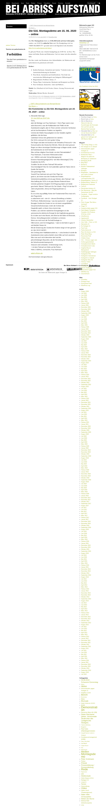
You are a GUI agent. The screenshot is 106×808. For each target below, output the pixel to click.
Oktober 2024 (85, 335)
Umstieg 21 (84, 266)
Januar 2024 (85, 353)
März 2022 (84, 396)
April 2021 (84, 418)
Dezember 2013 (86, 593)
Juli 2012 (84, 626)
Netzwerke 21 (85, 224)
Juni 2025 (84, 319)
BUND (83, 705)
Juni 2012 (84, 628)
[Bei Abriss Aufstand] (53, 10)
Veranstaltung (85, 786)
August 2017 (85, 505)
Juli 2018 (84, 483)
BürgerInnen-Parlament (88, 184)
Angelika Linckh (86, 693)
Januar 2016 (85, 543)
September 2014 (86, 575)
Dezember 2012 (86, 616)
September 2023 (86, 361)
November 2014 (86, 571)
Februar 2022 (85, 398)
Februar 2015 (85, 565)
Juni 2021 (84, 414)
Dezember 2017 (86, 497)
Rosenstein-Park (86, 236)
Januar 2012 (85, 638)
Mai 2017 (84, 511)
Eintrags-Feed (85, 281)
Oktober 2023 (85, 359)
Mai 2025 (84, 321)
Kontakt (67, 3)
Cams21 (83, 186)
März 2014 (84, 587)
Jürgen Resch (84, 745)
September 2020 (86, 432)
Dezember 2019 (86, 450)
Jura (22, 3)
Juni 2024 (84, 343)
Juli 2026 (84, 293)
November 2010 (86, 666)
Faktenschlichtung (85, 725)
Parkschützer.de (86, 230)
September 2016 (86, 527)
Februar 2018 (85, 493)
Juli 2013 (84, 603)
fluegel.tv (83, 727)
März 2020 (84, 444)
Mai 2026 (84, 297)
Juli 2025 (84, 317)
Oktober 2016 (85, 525)
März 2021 (84, 420)
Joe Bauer (84, 743)
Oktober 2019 (85, 454)
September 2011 (86, 646)
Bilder (83, 699)
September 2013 (86, 599)
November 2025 (86, 309)
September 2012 (86, 622)
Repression (84, 771)
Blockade (84, 701)
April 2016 (84, 537)
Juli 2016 (84, 531)
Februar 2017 (85, 517)
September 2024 (86, 337)
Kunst (54, 3)
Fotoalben (47, 3)
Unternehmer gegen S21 (88, 270)
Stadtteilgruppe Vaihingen (88, 252)
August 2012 (85, 624)
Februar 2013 (85, 613)
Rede (84, 769)
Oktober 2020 (85, 430)
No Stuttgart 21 (85, 226)
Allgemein (47, 96)
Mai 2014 (84, 583)
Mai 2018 (84, 488)
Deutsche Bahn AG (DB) (89, 712)
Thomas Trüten (85, 262)
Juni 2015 (84, 557)
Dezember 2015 (86, 545)
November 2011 (85, 642)
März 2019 (84, 468)
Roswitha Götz (53, 37)
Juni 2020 (84, 438)
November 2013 (86, 595)
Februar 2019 (85, 470)
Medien (85, 751)
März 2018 (84, 491)
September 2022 (86, 384)
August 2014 (85, 577)
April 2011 (84, 656)
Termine (60, 3)
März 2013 (84, 610)
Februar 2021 (85, 422)
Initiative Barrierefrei (87, 220)
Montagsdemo (88, 755)
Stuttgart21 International (88, 256)
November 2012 (86, 618)
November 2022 (86, 380)
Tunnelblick (84, 264)
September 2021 (86, 408)
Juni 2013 (84, 605)
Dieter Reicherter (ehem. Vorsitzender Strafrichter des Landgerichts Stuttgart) (89, 718)
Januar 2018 (85, 495)
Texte (27, 3)
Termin (83, 784)
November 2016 (86, 523)
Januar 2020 (85, 448)
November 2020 (86, 428)
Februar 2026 (85, 303)
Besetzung (84, 697)
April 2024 (84, 347)
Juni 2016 (84, 533)
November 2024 (86, 333)
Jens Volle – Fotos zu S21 (89, 222)
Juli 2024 (84, 341)
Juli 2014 (84, 579)
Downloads (15, 3)
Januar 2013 (85, 615)
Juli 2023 (84, 364)
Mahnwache (84, 749)
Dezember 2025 (86, 307)
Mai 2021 (84, 416)
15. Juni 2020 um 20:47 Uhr (40, 118)
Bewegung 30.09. (86, 160)
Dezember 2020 (86, 426)
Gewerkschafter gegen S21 (89, 208)
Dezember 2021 (86, 402)
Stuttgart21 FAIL (86, 254)
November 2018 (86, 476)
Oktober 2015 (85, 549)
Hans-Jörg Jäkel (85, 741)
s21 (82, 774)
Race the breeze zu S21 (88, 232)
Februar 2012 (85, 636)
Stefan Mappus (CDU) (87, 778)
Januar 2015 (85, 567)
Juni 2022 (84, 390)
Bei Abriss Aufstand (13, 17)
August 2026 (85, 291)
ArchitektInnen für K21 (88, 152)
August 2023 (85, 362)
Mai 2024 (84, 345)
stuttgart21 (84, 782)
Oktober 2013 (85, 597)
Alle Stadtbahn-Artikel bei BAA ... (89, 86)
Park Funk (84, 228)
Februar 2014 (85, 589)
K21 (82, 747)
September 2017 (86, 503)
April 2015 (84, 561)
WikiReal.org (85, 271)
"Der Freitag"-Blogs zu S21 (89, 144)
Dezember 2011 (85, 640)
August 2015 (85, 553)
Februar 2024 (85, 351)
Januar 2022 (85, 400)
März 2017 (84, 515)
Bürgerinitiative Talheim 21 (89, 182)
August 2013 (85, 601)
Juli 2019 (84, 460)
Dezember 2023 (86, 355)
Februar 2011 (85, 660)
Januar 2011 (84, 662)
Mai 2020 (84, 440)
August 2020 (85, 434)
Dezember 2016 (86, 521)
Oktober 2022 (85, 382)
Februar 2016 (85, 541)
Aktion (84, 686)
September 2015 (86, 551)
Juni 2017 (84, 509)
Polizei (83, 761)
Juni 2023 (84, 366)
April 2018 (84, 489)
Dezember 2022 (86, 378)
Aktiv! (8, 3)
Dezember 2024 (86, 331)
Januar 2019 (85, 472)
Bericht (84, 695)
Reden (33, 3)
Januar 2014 (85, 591)
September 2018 (86, 480)
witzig (82, 805)
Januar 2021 (85, 424)
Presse (39, 3)
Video (84, 788)
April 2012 (84, 632)
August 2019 (85, 458)
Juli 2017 (84, 507)
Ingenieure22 (85, 218)
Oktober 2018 (85, 478)
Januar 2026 (85, 305)
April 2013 (84, 609)
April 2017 (84, 513)
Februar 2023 (85, 374)
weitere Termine (10, 45)
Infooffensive (85, 216)
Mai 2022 (84, 392)
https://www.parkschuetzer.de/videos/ (40, 48)
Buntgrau (84, 170)
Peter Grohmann (87, 759)
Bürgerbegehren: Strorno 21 (89, 180)
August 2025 (85, 315)
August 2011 (85, 648)
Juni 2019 (84, 462)
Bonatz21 (84, 164)
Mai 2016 (84, 535)
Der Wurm (32, 28)
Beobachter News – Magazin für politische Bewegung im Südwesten (88, 156)
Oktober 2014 (85, 573)
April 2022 (84, 394)
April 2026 (84, 299)
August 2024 (85, 339)
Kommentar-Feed (86, 283)
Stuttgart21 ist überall (87, 258)
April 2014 (84, 585)
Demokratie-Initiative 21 (88, 188)
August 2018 (85, 482)
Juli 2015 (84, 555)
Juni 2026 (84, 295)
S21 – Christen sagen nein (89, 240)
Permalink (58, 98)
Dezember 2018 (86, 474)
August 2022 (85, 386)
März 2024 (84, 349)
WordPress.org (85, 285)
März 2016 (84, 539)
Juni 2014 (84, 581)
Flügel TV (84, 206)
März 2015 (84, 563)
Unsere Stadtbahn (86, 268)
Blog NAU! (84, 162)
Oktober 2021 (85, 406)
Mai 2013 (84, 607)
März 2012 (84, 634)
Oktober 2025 (85, 311)
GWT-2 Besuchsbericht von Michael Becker (41, 25)
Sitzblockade (86, 776)
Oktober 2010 (85, 668)
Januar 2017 (85, 519)
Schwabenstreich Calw (88, 246)
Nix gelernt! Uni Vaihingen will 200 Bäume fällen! (88, 137)
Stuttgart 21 (85, 780)
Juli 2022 (84, 388)
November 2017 (86, 499)
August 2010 (85, 672)
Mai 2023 (84, 368)
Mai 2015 (84, 559)
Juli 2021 (84, 412)
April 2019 (84, 466)
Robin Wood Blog (86, 234)
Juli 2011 (83, 650)
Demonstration (89, 708)
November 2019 (86, 452)
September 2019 (86, 456)
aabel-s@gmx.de (37, 253)
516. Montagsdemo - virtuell (67, 96)
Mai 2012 (84, 630)
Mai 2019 (84, 464)
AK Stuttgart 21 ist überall (89, 146)
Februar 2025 (85, 327)
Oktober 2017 (85, 501)
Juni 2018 (84, 486)
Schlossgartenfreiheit (87, 242)
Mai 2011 (84, 654)
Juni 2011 (84, 652)
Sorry (95, 117)
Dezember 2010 (86, 664)
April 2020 (84, 442)
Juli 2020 (84, 436)
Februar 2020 (85, 446)
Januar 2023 (85, 376)
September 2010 (86, 670)
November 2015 (86, 547)
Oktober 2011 (85, 644)
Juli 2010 (84, 674)
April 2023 (84, 370)
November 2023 (86, 357)
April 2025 (84, 323)
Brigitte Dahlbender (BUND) (88, 703)
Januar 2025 (85, 329)
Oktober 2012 (85, 620)
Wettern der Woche (87, 799)
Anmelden (84, 279)
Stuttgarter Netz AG (87, 260)
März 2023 (84, 372)
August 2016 (85, 529)
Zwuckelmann (85, 273)
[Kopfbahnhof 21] (34, 270)
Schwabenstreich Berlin (88, 244)
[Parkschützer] (55, 270)
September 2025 (86, 313)
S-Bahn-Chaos (85, 238)
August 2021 (85, 410)
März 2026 (84, 301)
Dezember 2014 (86, 569)
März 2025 (84, 325)
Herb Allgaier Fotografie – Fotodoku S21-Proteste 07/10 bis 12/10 (88, 212)
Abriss (82, 684)
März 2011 (84, 658)
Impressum (9, 265)
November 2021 (86, 404)
